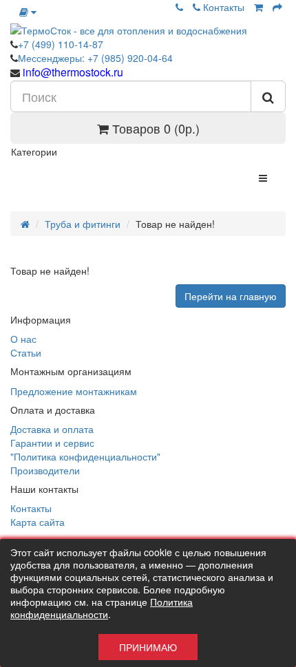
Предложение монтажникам (73, 391)
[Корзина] (258, 7)
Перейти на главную (230, 296)
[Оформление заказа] (277, 7)
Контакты (222, 7)
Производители (45, 470)
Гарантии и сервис (52, 442)
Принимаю (148, 647)
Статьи (25, 352)
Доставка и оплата (52, 429)
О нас (23, 339)
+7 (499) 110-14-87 (60, 44)
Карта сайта (37, 522)
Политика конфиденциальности (101, 608)
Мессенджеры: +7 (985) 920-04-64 (95, 58)
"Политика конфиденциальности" (85, 456)
